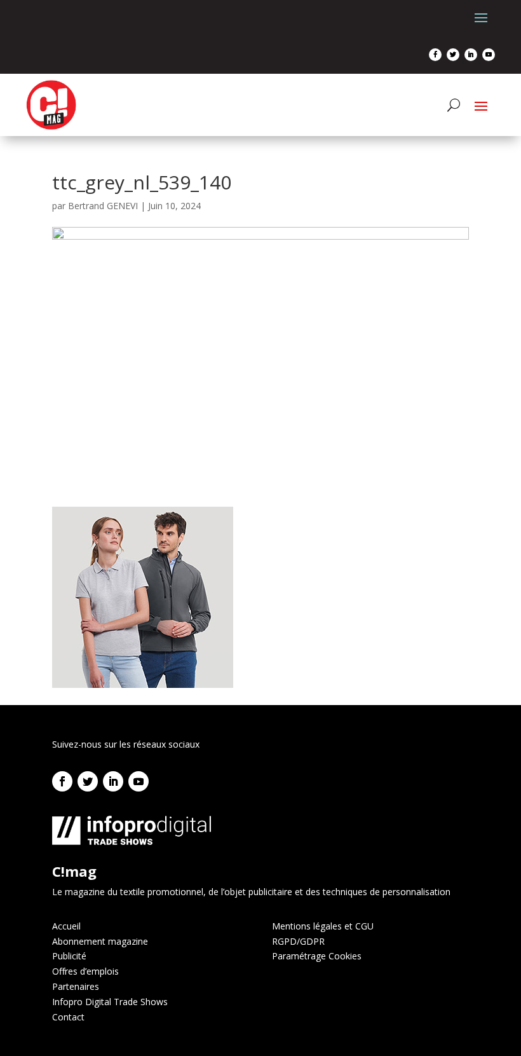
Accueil (66, 926)
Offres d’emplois (85, 971)
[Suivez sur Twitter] (453, 54)
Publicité (69, 956)
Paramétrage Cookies (317, 956)
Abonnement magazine (100, 941)
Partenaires (75, 986)
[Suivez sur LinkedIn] (470, 54)
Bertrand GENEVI (103, 206)
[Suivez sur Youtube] (488, 54)
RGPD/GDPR (298, 941)
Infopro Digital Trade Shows (110, 1002)
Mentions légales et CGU (323, 926)
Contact (68, 1017)
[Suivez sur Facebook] (435, 54)
